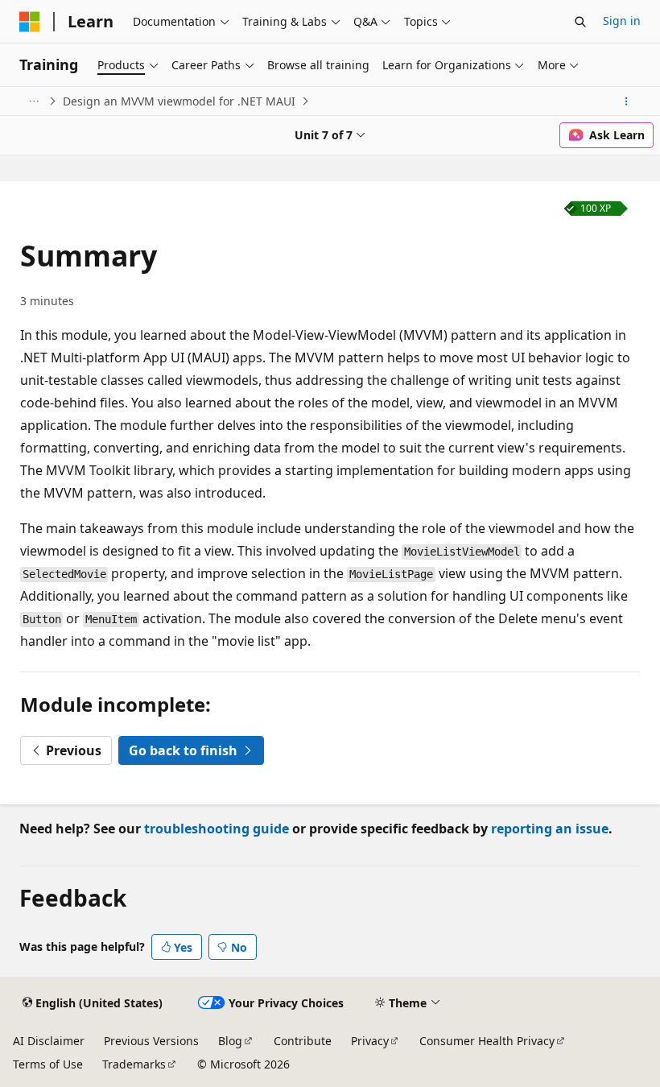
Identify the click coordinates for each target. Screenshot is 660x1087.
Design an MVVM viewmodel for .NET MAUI (179, 101)
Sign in (622, 20)
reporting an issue (549, 828)
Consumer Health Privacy (487, 1040)
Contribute (303, 1040)
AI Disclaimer (49, 1040)
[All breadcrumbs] (33, 101)
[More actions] (627, 101)
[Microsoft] (29, 21)
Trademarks (134, 1064)
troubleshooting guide (216, 828)
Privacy (370, 1040)
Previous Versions (151, 1040)
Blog (230, 1040)
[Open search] (580, 21)
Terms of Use (48, 1064)
